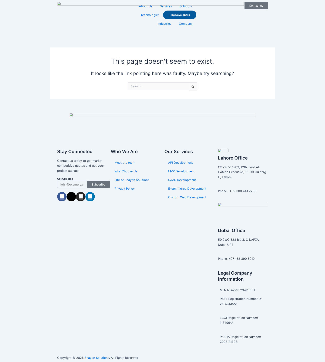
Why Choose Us (126, 171)
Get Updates (65, 178)
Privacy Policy (125, 188)
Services (166, 6)
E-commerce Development (187, 188)
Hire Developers (179, 14)
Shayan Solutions (97, 358)
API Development (180, 162)
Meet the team (125, 162)
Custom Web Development (187, 197)
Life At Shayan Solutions (132, 180)
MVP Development (181, 171)
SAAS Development (182, 180)
